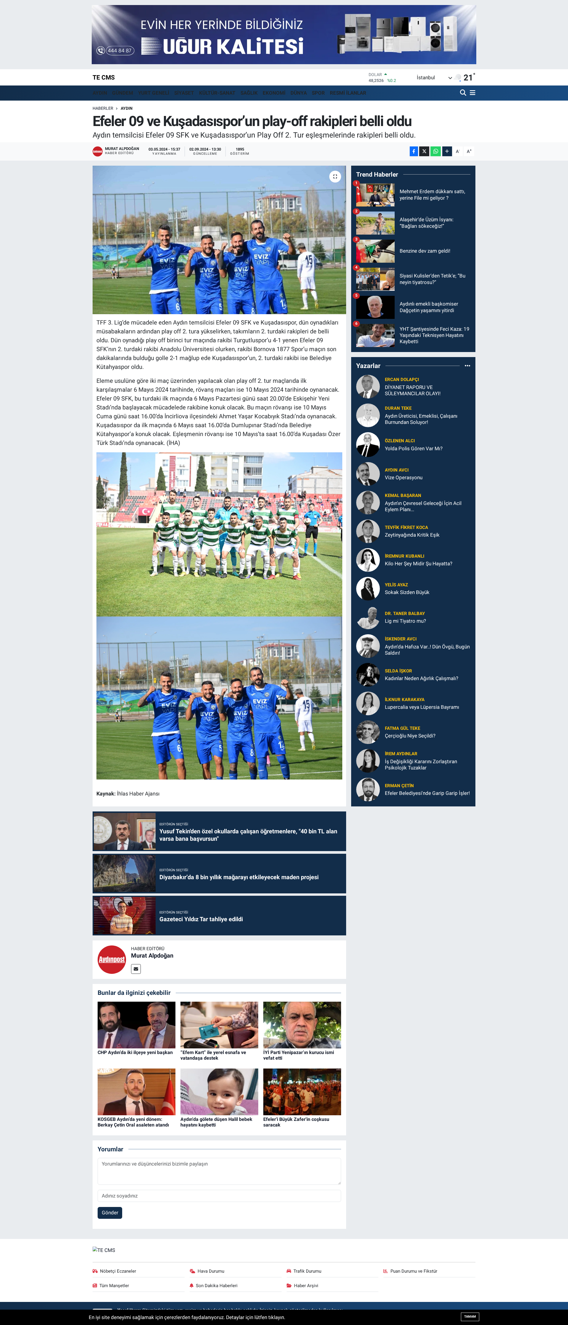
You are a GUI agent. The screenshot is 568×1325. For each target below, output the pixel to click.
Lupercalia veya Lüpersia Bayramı (422, 707)
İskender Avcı (401, 639)
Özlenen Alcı (400, 440)
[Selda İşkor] (368, 674)
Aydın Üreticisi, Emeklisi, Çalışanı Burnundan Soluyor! (421, 419)
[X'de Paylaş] (424, 151)
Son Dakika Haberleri (217, 1285)
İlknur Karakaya (405, 699)
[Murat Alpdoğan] (112, 959)
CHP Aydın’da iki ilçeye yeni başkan (135, 1052)
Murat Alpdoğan (152, 955)
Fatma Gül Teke (402, 728)
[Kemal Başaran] (368, 502)
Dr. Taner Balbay (405, 613)
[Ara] (463, 93)
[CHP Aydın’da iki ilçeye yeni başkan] (136, 1024)
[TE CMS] (104, 1250)
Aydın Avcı (397, 470)
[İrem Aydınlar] (368, 760)
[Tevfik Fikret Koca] (368, 531)
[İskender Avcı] (368, 645)
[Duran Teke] (368, 415)
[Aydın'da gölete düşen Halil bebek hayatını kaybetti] (219, 1091)
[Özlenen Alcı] (368, 444)
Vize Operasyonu (403, 477)
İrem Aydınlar (401, 753)
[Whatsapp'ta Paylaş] (435, 151)
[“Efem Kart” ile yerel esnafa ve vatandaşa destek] (219, 1024)
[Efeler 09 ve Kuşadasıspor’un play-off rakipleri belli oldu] (219, 240)
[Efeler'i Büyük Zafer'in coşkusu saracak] (302, 1091)
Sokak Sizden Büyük (407, 592)
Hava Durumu (211, 1271)
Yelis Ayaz (396, 585)
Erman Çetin (399, 785)
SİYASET (184, 93)
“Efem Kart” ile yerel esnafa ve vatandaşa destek (213, 1055)
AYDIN (100, 93)
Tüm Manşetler (114, 1285)
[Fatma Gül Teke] (368, 732)
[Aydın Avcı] (368, 473)
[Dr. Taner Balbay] (368, 617)
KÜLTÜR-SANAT (217, 93)
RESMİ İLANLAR (348, 93)
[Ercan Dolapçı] (368, 386)
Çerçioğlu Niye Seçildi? (410, 736)
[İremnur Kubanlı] (368, 559)
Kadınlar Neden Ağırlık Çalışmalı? (421, 678)
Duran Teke (398, 408)
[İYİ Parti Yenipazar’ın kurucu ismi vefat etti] (302, 1024)
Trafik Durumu (307, 1271)
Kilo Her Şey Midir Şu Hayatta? (418, 564)
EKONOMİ (274, 93)
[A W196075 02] (219, 534)
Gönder (110, 1213)
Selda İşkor (398, 671)
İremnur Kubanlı (404, 556)
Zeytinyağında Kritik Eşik (412, 535)
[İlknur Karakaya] (368, 703)
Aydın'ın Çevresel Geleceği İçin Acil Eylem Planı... (423, 506)
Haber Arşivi (306, 1285)
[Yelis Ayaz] (368, 588)
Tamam (470, 1316)
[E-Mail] (136, 969)
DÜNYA (299, 93)
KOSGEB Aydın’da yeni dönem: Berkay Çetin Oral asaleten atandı (133, 1122)
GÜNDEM (122, 93)
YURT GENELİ (153, 93)
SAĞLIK (249, 93)
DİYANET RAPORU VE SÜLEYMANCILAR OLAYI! (412, 390)
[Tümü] (467, 366)
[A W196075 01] (219, 697)
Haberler (103, 108)
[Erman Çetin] (368, 789)
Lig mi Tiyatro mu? (405, 621)
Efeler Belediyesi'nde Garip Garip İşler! (427, 793)
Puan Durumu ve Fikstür (413, 1271)
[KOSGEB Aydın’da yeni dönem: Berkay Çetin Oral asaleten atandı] (136, 1091)
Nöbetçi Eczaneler (118, 1271)
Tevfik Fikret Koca (406, 527)
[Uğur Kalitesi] (284, 34)
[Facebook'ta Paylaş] (414, 151)
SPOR (318, 93)
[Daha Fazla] (447, 151)
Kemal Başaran (403, 495)
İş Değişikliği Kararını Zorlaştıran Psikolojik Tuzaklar (421, 764)
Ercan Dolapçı (402, 379)
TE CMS (104, 77)
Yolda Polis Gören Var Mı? (414, 448)
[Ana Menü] (471, 93)
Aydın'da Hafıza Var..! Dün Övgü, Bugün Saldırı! (427, 650)
